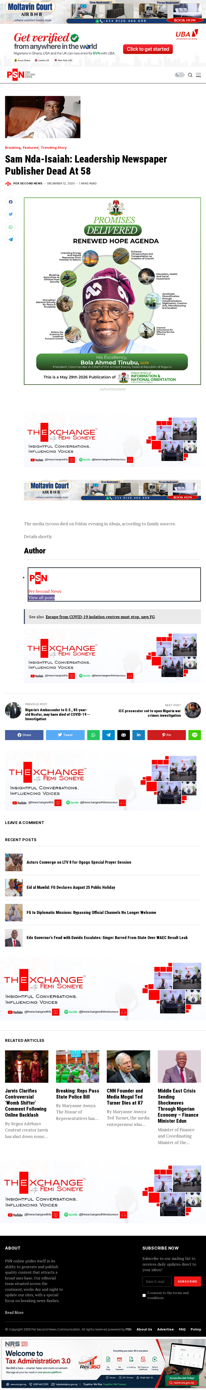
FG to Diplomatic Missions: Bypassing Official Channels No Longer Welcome (91, 912)
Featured (30, 147)
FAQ (182, 1329)
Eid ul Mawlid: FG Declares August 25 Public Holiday (71, 887)
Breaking (13, 147)
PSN (128, 1329)
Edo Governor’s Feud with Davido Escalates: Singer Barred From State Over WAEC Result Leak (107, 937)
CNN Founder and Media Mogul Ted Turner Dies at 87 (125, 1097)
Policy (196, 1329)
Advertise (165, 1329)
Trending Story (54, 147)
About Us (144, 1329)
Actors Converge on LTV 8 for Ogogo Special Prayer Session (79, 862)
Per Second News (28, 183)
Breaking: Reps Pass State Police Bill (77, 1094)
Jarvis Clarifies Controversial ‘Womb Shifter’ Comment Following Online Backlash (25, 1103)
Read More (14, 1312)
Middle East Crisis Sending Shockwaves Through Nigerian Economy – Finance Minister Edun (178, 1106)
